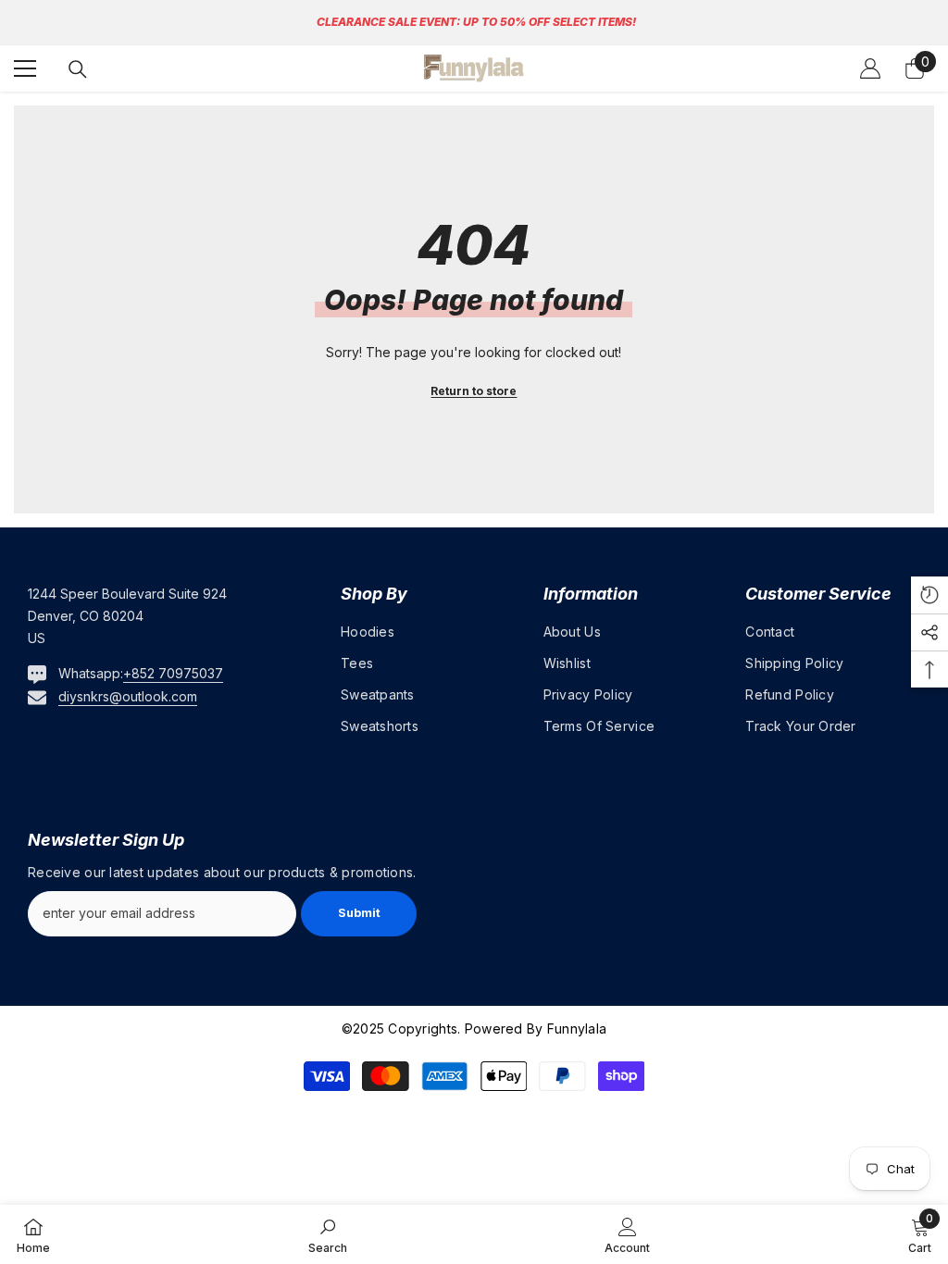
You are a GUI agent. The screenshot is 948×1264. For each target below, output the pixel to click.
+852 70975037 (173, 673)
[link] (327, 1234)
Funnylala (575, 1028)
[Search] (78, 69)
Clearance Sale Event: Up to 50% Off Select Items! (476, 22)
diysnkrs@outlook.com (127, 696)
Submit (359, 913)
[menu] (25, 68)
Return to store (473, 391)
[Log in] (870, 68)
